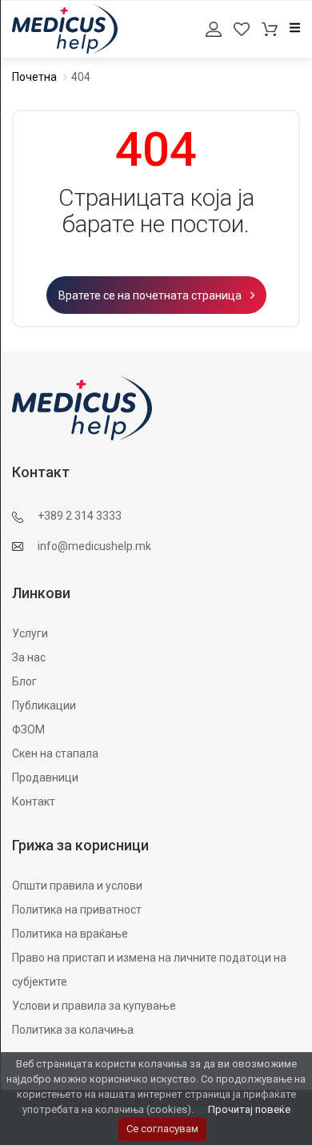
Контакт (33, 801)
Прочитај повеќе (249, 1109)
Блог (24, 681)
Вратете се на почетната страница (151, 295)
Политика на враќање (70, 933)
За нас (29, 657)
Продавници (45, 777)
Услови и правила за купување (94, 1005)
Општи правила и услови (77, 885)
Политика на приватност (77, 909)
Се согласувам (162, 1129)
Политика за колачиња (73, 1029)
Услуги (30, 633)
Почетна (34, 76)
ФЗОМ (28, 729)
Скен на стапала (55, 753)
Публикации (44, 705)
